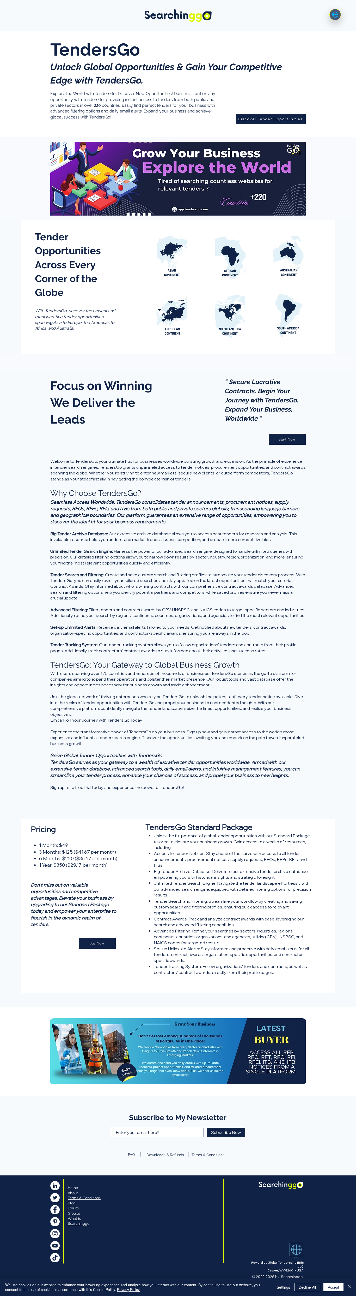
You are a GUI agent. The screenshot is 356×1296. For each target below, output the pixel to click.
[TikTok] (55, 1257)
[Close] (350, 1287)
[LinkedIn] (55, 1185)
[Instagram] (55, 1233)
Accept (333, 1287)
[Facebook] (55, 1209)
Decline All (307, 1287)
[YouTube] (55, 1245)
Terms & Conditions (208, 1155)
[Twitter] (55, 1197)
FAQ (131, 1154)
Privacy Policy (128, 1289)
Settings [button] (283, 1287)
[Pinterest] (55, 1221)
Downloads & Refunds (165, 1155)
